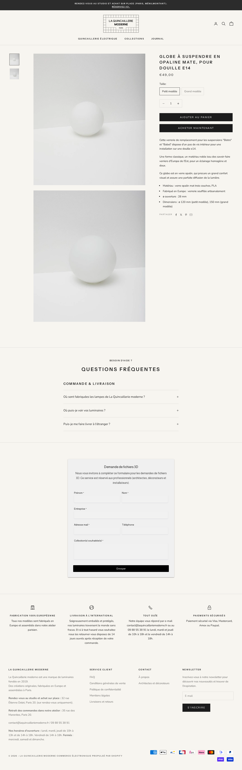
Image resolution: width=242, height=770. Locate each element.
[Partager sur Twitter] (181, 214)
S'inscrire (196, 707)
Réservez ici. (121, 6)
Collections (134, 38)
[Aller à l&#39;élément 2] (14, 74)
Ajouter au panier (196, 117)
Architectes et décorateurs (154, 683)
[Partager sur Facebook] (176, 214)
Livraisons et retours (101, 701)
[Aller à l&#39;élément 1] (14, 59)
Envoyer (121, 568)
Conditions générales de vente (108, 683)
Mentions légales (100, 695)
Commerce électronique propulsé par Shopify (89, 756)
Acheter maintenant (196, 128)
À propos (144, 677)
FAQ (92, 677)
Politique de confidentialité (105, 689)
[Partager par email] (191, 214)
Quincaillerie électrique (97, 38)
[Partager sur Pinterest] (186, 214)
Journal (157, 38)
